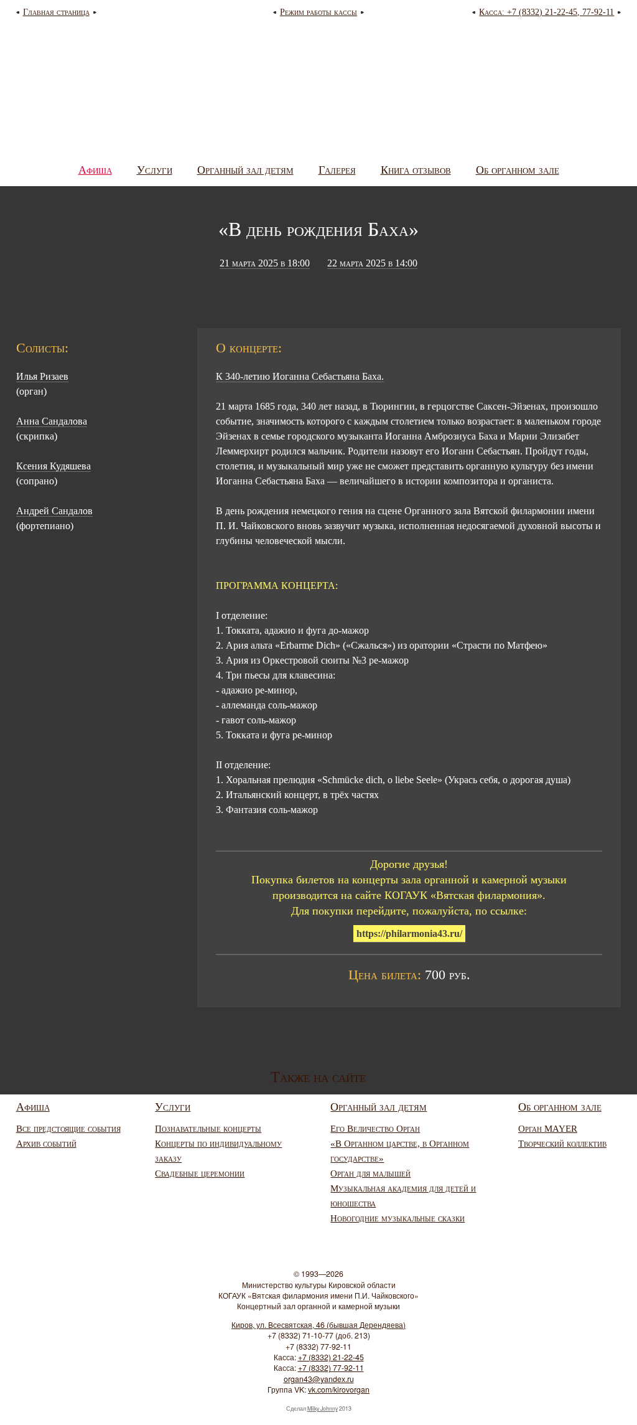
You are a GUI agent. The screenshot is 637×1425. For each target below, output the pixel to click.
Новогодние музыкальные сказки (397, 1218)
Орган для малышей (370, 1173)
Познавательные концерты (208, 1129)
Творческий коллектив (562, 1144)
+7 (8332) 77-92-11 (331, 1367)
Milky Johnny (322, 1408)
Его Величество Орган (375, 1129)
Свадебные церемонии (199, 1173)
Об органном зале (517, 170)
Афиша (95, 170)
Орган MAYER (547, 1129)
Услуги (154, 170)
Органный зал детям (245, 170)
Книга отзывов (416, 170)
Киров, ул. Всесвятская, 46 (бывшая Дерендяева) (318, 1324)
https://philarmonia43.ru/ (409, 933)
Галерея (337, 170)
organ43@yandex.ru (319, 1379)
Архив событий (46, 1144)
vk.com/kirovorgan (339, 1389)
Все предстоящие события (68, 1129)
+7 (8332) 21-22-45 (331, 1357)
